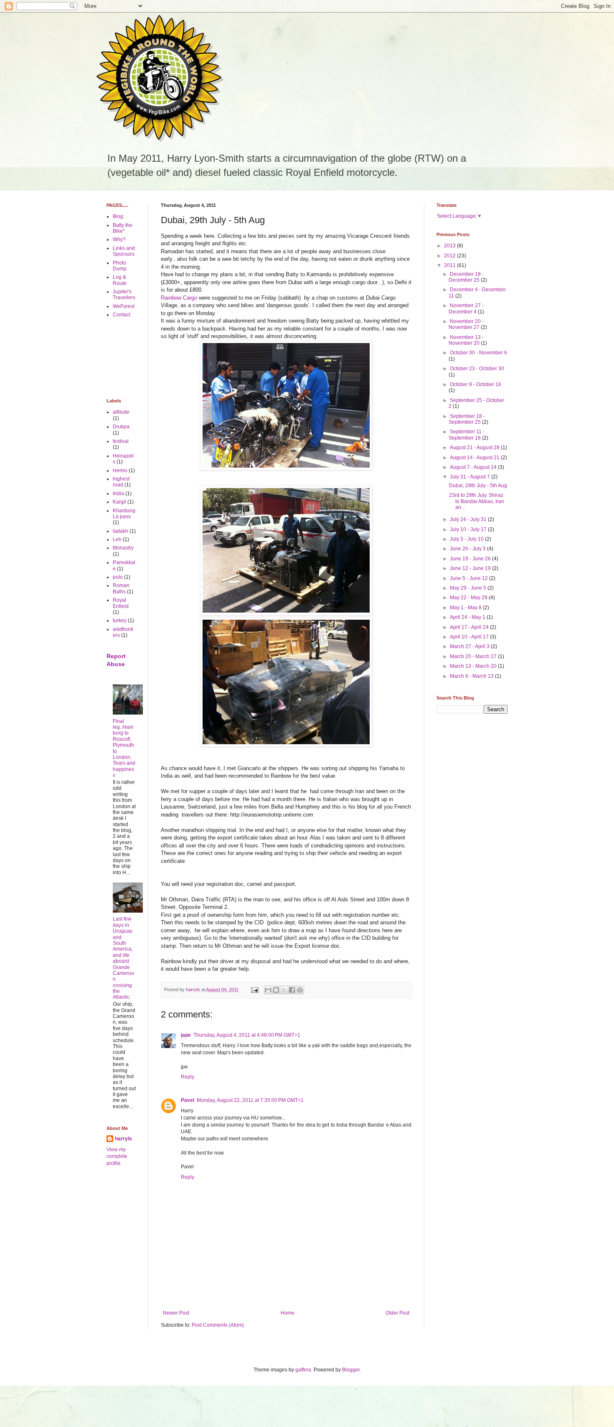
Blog (118, 216)
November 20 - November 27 (466, 324)
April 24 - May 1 (468, 617)
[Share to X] (284, 990)
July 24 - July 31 (469, 519)
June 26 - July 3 (468, 549)
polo (118, 577)
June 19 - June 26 (471, 559)
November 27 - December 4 (466, 308)
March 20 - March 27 (474, 656)
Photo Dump (120, 266)
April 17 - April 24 (470, 627)
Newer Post (176, 1313)
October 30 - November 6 (478, 353)
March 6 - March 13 (472, 676)
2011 (450, 265)
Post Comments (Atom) (218, 1325)
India (118, 493)
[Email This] (268, 990)
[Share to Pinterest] (300, 990)
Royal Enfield (121, 603)
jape (186, 1035)
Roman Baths (121, 588)
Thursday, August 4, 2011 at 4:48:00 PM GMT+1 (246, 1035)
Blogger (351, 1370)
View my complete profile (117, 1157)
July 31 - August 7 (470, 477)
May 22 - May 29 (469, 597)
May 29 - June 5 (468, 588)
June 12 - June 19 (471, 568)
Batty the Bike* (122, 228)
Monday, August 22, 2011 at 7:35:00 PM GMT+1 (250, 1100)
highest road (121, 482)
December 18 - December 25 (466, 277)
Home (287, 1313)
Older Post (397, 1313)
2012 (450, 256)
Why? (119, 239)
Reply (187, 1077)
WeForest (123, 306)
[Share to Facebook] (292, 990)
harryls (123, 1139)
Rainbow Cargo (179, 298)
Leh (117, 539)
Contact (121, 315)
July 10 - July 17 (469, 529)
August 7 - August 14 (474, 467)
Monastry (123, 548)
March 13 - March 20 (474, 666)
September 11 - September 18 (467, 434)
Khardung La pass (124, 513)
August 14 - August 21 (475, 457)
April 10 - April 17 (470, 637)
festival (121, 441)
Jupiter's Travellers (124, 294)
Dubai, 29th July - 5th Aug (478, 485)
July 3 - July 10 (467, 539)
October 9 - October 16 (475, 384)
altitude (121, 412)
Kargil (119, 502)
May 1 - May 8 (466, 607)
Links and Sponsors (124, 251)
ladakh (120, 531)
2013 (450, 246)
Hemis (120, 470)
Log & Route (120, 280)
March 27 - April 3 (470, 646)
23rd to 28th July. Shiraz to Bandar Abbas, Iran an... (476, 501)
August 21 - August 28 (475, 447)
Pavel (187, 1100)
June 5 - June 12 (469, 578)
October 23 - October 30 (477, 368)
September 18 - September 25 (467, 419)
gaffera (303, 1370)
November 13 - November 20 (466, 340)
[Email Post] (254, 989)
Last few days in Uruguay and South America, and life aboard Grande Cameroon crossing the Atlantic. (123, 958)
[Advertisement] (133, 358)
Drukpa (121, 427)
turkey (120, 620)
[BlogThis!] (276, 990)
